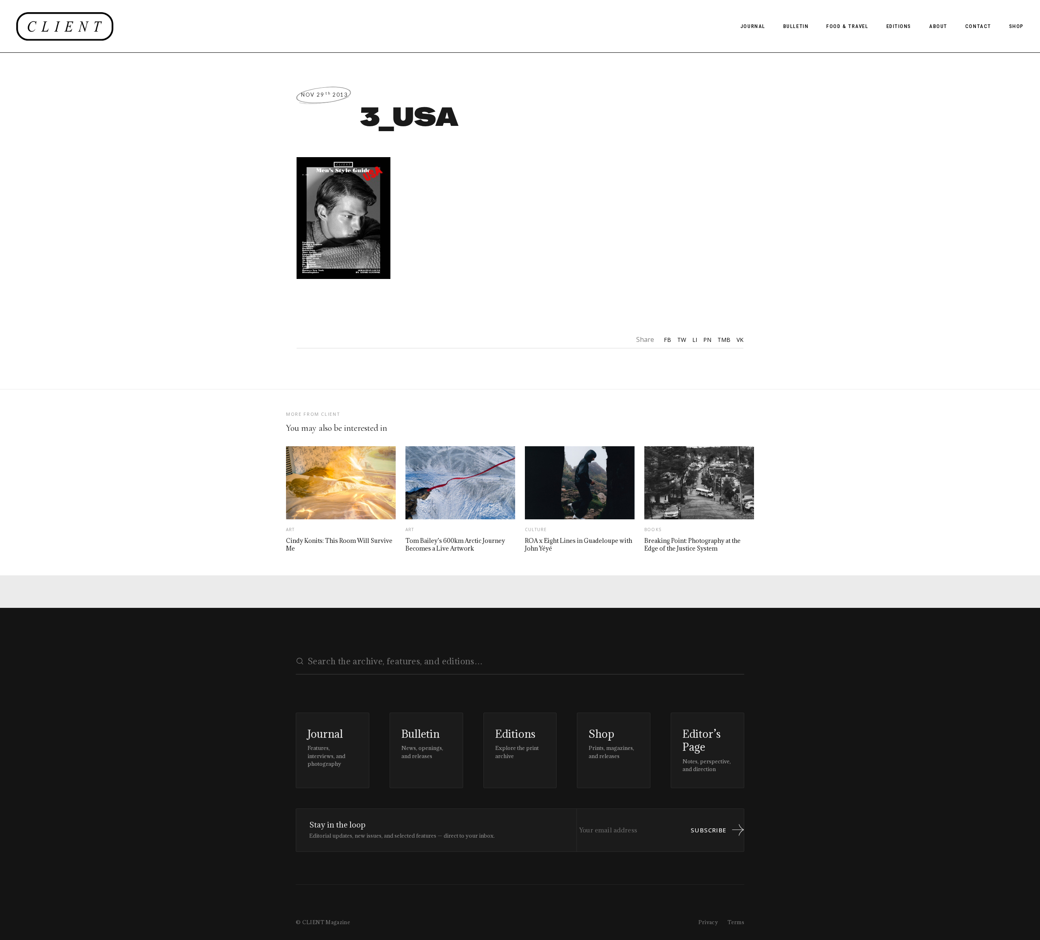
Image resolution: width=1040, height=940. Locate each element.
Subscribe (708, 830)
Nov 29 (324, 94)
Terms (736, 922)
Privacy (708, 922)
